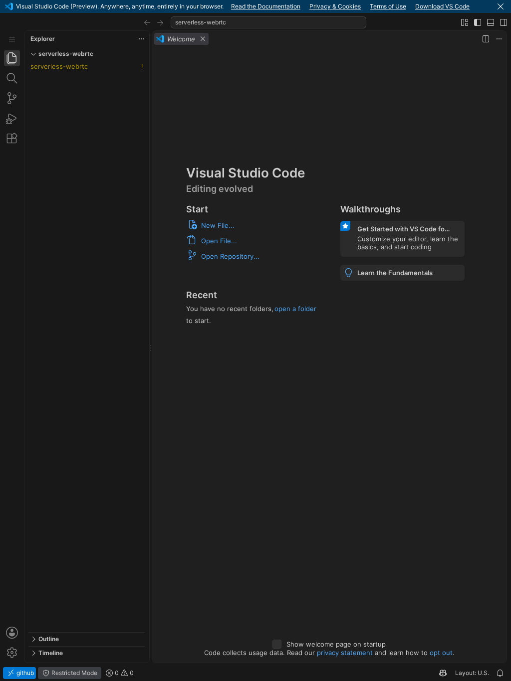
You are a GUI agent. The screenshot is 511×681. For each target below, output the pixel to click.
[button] (500, 6)
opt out (441, 653)
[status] (255, 673)
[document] (329, 355)
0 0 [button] (123, 673)
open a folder (295, 309)
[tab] (12, 58)
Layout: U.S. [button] (472, 673)
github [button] (24, 673)
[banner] (255, 6)
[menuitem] (12, 39)
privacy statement (345, 653)
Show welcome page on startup (336, 644)
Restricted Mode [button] (73, 673)
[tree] (86, 346)
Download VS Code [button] (442, 6)
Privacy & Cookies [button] (335, 6)
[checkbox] (276, 644)
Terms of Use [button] (388, 6)
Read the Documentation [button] (265, 6)
